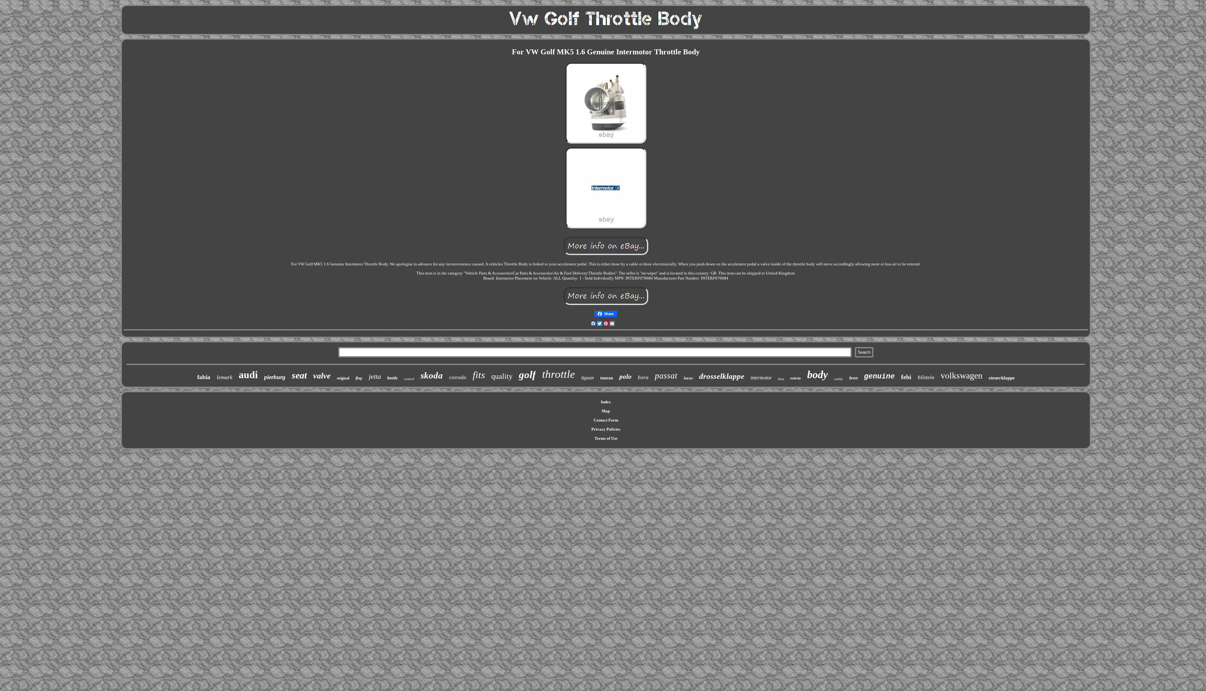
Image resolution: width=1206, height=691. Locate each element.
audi (248, 374)
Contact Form (606, 420)
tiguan (587, 377)
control (409, 379)
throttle (558, 374)
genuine (879, 377)
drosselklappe (721, 376)
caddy (838, 379)
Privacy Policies (605, 429)
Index (606, 402)
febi (906, 376)
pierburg (274, 377)
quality (502, 376)
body (817, 374)
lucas (688, 378)
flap (359, 378)
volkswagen (961, 375)
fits (479, 374)
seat (299, 375)
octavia (795, 378)
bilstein (926, 377)
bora (643, 377)
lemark (224, 377)
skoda (432, 375)
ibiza (781, 379)
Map (606, 411)
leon (853, 377)
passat (666, 375)
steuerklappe (1002, 377)
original (343, 378)
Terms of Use (606, 438)
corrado (457, 377)
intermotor (761, 377)
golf (527, 374)
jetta (375, 376)
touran (606, 378)
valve (322, 375)
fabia (203, 377)
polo (625, 376)
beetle (392, 378)
